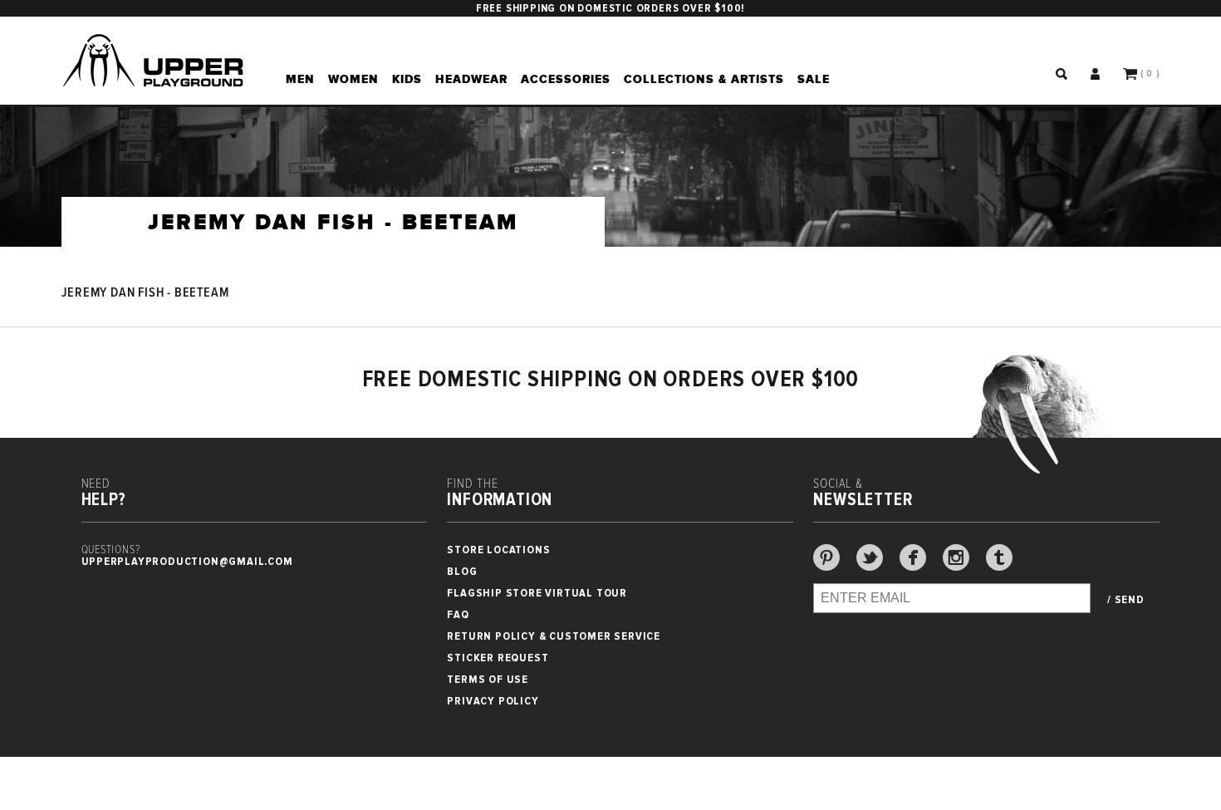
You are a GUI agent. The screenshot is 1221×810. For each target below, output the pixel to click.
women (353, 79)
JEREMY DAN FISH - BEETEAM (145, 293)
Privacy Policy (492, 701)
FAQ (457, 614)
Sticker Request (497, 657)
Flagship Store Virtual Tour (537, 593)
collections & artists (704, 79)
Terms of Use (487, 679)
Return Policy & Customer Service (553, 636)
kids (407, 79)
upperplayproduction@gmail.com (187, 561)
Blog (462, 571)
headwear (471, 79)
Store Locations (498, 549)
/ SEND (1126, 600)
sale (813, 79)
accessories (565, 79)
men (300, 79)
